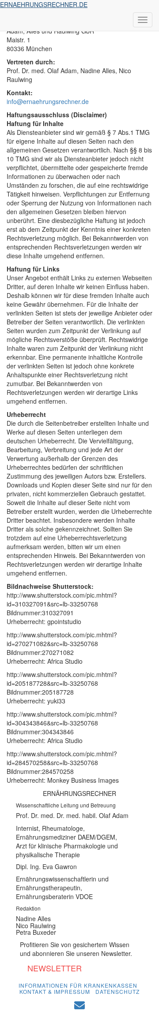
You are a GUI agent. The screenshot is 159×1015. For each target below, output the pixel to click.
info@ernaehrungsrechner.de (48, 101)
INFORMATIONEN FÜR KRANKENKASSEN (78, 985)
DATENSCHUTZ (117, 991)
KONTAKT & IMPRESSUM (54, 991)
